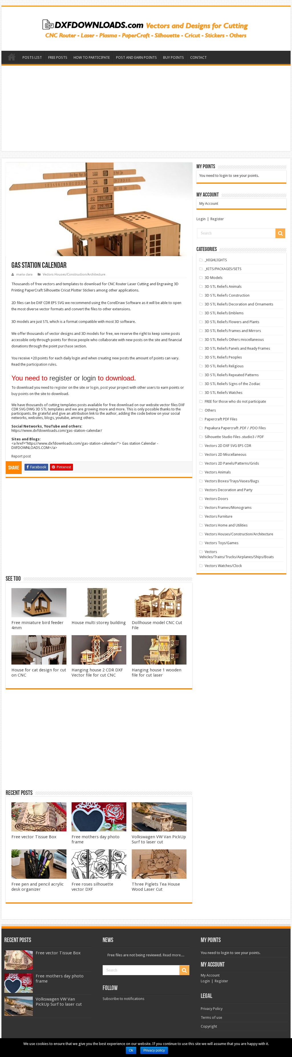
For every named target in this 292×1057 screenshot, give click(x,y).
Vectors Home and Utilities (226, 525)
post (104, 387)
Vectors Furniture (218, 516)
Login (201, 219)
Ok (131, 1050)
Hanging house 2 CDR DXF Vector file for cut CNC (97, 672)
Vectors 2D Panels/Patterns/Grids (232, 463)
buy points (20, 394)
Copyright (209, 1026)
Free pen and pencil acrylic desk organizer (37, 887)
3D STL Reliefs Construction (227, 295)
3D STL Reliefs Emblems (224, 313)
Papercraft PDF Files (221, 419)
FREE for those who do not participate (235, 401)
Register (217, 219)
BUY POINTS (173, 57)
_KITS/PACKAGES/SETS (223, 269)
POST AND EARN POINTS (136, 57)
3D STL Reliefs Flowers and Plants (232, 322)
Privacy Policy (211, 1009)
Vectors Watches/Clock (223, 566)
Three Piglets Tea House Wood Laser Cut (156, 887)
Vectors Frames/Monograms (228, 507)
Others (210, 410)
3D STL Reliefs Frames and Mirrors (233, 331)
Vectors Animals (218, 472)
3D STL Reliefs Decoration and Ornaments (239, 304)
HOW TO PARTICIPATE (92, 57)
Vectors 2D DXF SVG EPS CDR (228, 446)
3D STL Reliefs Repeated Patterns (232, 375)
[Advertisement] (146, 108)
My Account (208, 203)
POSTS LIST (32, 57)
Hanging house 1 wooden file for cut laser (156, 672)
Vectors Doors (216, 499)
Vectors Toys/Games (221, 543)
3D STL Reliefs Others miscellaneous (234, 339)
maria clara (24, 274)
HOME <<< (11, 57)
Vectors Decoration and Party (228, 490)
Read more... (173, 955)
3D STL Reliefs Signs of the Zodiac (232, 384)
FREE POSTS (57, 57)
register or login (72, 378)
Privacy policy (154, 1050)
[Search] (280, 233)
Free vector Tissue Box (33, 836)
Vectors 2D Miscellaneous (225, 454)
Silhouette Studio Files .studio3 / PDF (234, 437)
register (60, 387)
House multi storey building (99, 622)
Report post (21, 456)
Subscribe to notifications (123, 999)
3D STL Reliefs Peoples (223, 357)
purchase (65, 346)
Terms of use (211, 1017)
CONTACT (198, 57)
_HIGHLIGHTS (216, 260)
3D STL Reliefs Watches (223, 392)
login (94, 387)
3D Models (213, 278)
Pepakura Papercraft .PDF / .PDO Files (235, 428)
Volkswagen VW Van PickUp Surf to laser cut (159, 839)
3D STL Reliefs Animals (223, 286)
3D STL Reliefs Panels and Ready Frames (237, 348)
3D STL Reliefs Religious (224, 366)
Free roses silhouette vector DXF (92, 887)
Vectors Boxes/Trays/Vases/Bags (232, 481)
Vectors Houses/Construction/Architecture (74, 274)
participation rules (41, 364)
